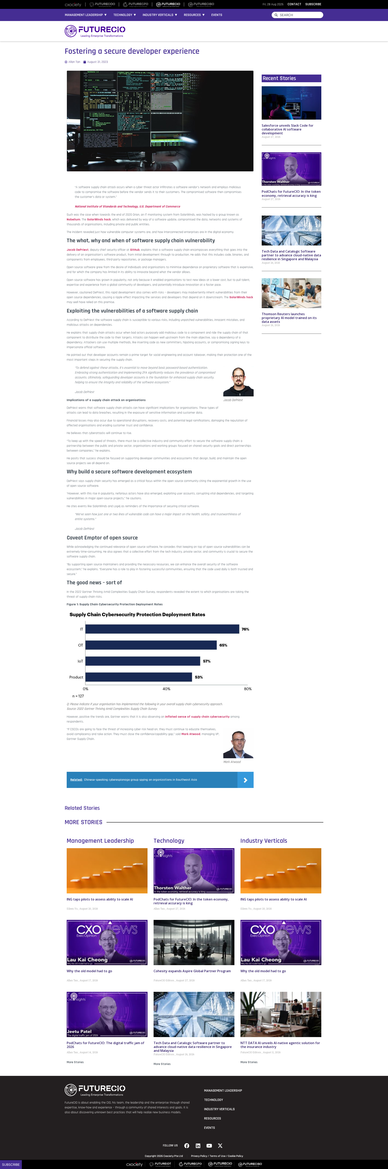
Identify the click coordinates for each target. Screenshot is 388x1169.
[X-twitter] (220, 1146)
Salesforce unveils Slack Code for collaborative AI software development (287, 129)
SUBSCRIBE (313, 4)
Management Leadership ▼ (86, 15)
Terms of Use (218, 1156)
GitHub (135, 250)
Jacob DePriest (78, 250)
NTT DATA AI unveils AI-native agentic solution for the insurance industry (280, 1045)
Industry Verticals (263, 841)
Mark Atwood (190, 734)
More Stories (75, 1062)
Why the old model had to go (89, 971)
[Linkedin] (198, 1146)
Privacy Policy (199, 1156)
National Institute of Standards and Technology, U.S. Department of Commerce (127, 206)
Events (216, 15)
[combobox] (297, 15)
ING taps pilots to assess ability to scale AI (100, 899)
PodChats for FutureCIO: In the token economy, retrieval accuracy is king (291, 193)
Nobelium (73, 219)
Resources (212, 1118)
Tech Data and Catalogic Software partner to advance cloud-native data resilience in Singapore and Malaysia (291, 255)
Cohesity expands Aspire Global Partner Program (192, 971)
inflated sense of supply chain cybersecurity (197, 717)
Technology (169, 841)
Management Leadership (100, 841)
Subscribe (11, 1165)
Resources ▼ (194, 15)
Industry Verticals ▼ (160, 15)
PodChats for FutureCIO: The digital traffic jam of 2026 (105, 1045)
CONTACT (294, 4)
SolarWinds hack (99, 219)
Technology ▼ (125, 15)
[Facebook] (187, 1146)
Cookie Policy (235, 1156)
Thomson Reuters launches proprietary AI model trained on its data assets (289, 318)
